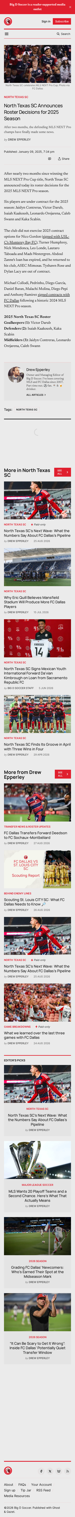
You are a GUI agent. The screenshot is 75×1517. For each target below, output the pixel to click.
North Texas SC (16, 97)
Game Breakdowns (17, 1026)
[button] (41, 1484)
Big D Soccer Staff (21, 688)
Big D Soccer (22, 1507)
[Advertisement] (37, 1410)
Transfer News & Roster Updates (27, 826)
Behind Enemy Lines (17, 893)
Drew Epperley (19, 139)
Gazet (10, 1511)
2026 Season (37, 1261)
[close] (70, 7)
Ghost (56, 1507)
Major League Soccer (37, 1184)
